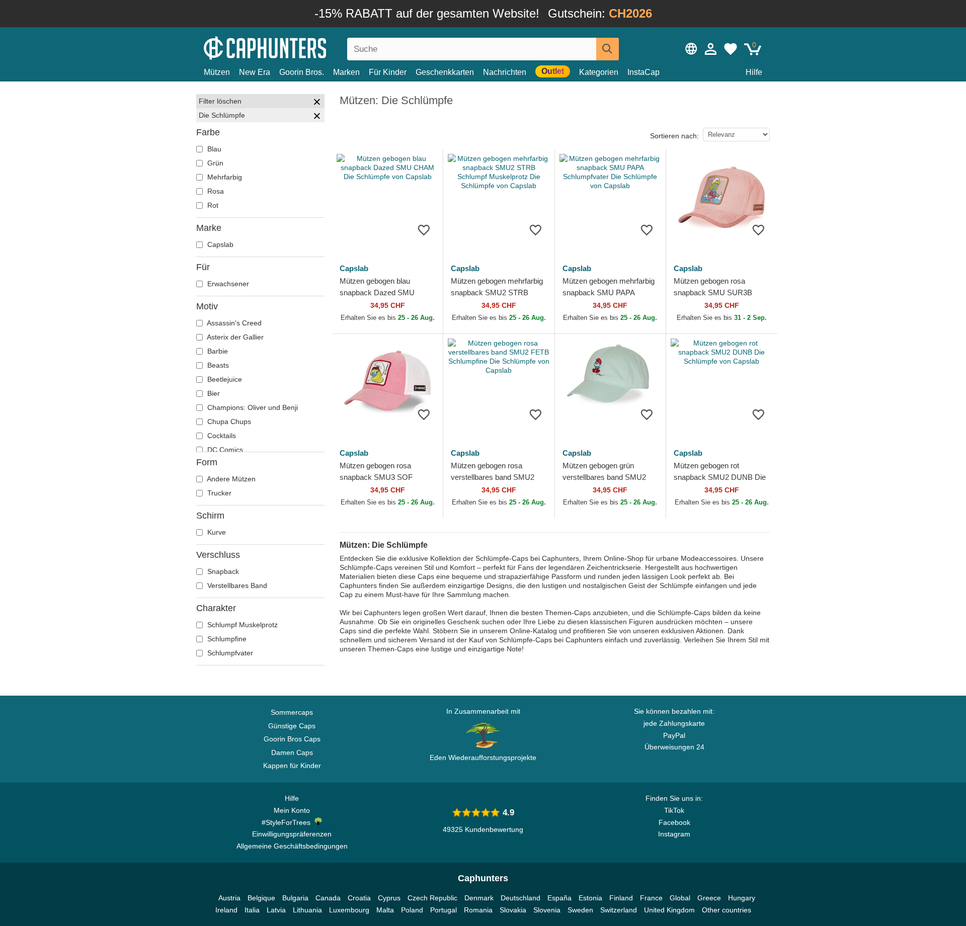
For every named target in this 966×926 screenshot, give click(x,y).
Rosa (214, 191)
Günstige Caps (291, 726)
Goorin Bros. (301, 72)
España (559, 898)
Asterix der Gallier (234, 337)
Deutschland (520, 898)
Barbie (216, 351)
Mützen (217, 72)
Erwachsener (227, 284)
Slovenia (546, 910)
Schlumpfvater (229, 653)
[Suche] (607, 49)
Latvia (276, 910)
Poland (412, 910)
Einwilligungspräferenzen (292, 834)
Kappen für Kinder (292, 766)
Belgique (261, 898)
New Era (254, 72)
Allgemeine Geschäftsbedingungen (292, 846)
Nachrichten (504, 72)
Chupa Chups (228, 421)
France (651, 898)
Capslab (219, 244)
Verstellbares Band (236, 585)
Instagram (674, 834)
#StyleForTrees (288, 822)
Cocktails (220, 436)
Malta (385, 910)
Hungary (741, 898)
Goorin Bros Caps (292, 739)
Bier (212, 393)
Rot (211, 205)
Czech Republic (432, 898)
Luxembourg (349, 910)
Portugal (443, 910)
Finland (621, 898)
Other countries (726, 910)
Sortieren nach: (674, 136)
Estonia (590, 898)
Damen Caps (292, 752)
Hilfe (754, 72)
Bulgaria (295, 898)
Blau (213, 149)
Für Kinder (388, 72)
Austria (229, 898)
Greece (709, 898)
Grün (214, 163)
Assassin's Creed (233, 323)
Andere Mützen (230, 479)
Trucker (218, 493)
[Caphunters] (292, 47)
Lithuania (307, 910)
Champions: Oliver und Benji (251, 407)
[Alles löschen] (317, 103)
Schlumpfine (226, 639)
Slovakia (513, 910)
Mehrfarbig (223, 177)
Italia (252, 910)
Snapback (222, 571)
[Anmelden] (711, 49)
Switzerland (618, 910)
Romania (478, 910)
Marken (346, 72)
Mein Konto (292, 810)
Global (680, 898)
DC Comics (224, 450)
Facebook (674, 822)
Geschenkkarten (445, 72)
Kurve (215, 532)
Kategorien (598, 72)
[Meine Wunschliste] (730, 49)
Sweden (580, 910)
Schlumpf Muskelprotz (241, 625)
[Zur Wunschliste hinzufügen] (424, 229)
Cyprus (389, 898)
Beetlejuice (223, 379)
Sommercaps (292, 712)
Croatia (359, 898)
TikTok (674, 810)
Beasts (217, 365)
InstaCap (643, 72)
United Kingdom (669, 910)
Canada (328, 898)
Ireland (226, 910)
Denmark (479, 898)
